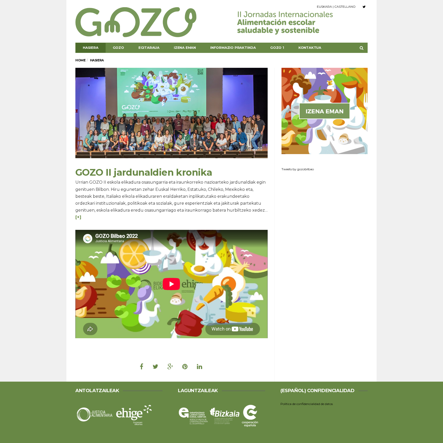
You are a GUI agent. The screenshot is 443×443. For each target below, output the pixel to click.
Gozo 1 (277, 47)
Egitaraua (148, 47)
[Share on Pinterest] (185, 366)
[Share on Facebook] (141, 366)
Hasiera (90, 47)
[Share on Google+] (170, 366)
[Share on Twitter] (155, 366)
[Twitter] (364, 7)
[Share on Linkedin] (199, 366)
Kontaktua (309, 47)
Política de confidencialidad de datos (306, 404)
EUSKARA (324, 6)
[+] (78, 217)
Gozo (118, 47)
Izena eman (185, 47)
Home (80, 60)
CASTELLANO (345, 6)
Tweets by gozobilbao (297, 169)
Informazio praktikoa (233, 47)
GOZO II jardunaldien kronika (143, 172)
